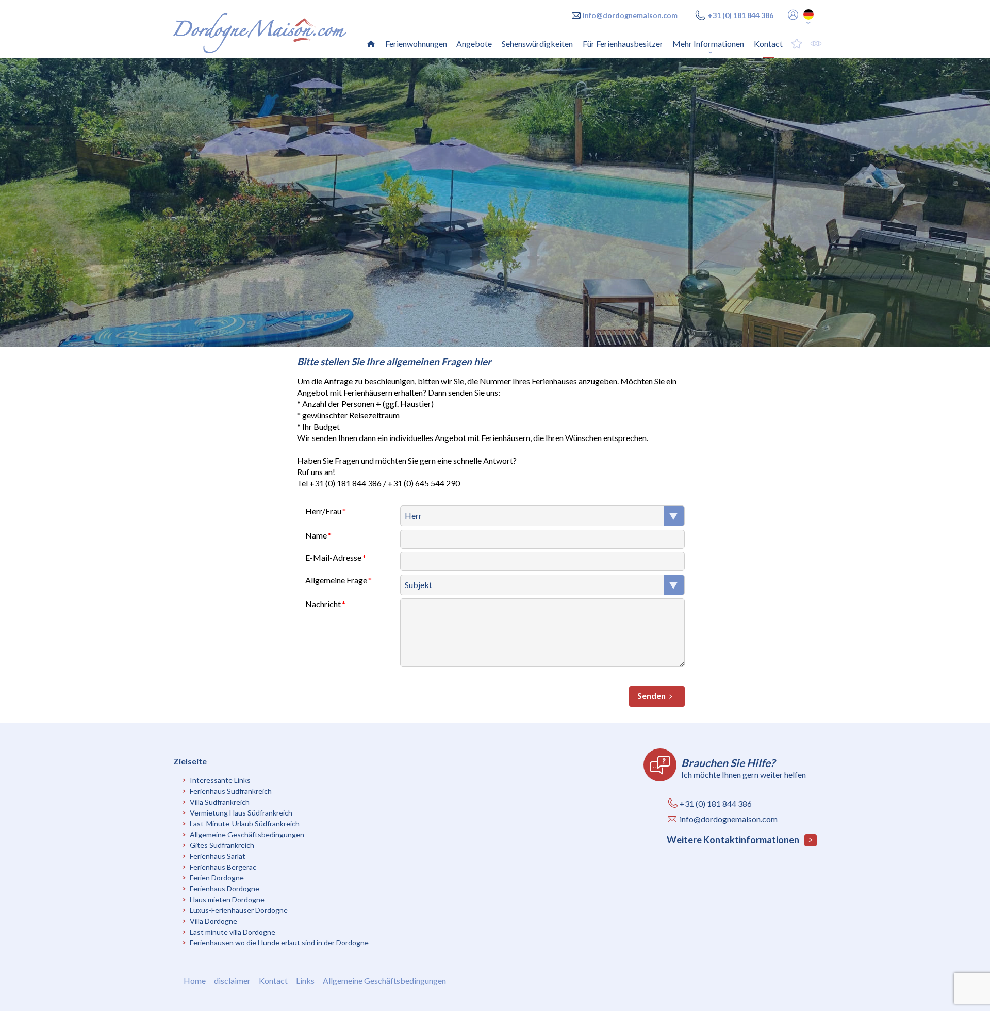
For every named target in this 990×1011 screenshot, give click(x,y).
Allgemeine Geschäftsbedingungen (247, 834)
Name (316, 535)
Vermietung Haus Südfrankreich (241, 812)
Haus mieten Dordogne (227, 899)
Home (195, 980)
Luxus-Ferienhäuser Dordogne (239, 910)
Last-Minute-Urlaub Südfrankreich (245, 823)
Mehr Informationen (708, 43)
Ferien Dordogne (217, 877)
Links (305, 980)
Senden (651, 695)
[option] (495, 202)
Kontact (273, 980)
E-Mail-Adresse (333, 557)
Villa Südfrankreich (220, 801)
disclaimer (232, 980)
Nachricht (323, 604)
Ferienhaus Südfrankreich (231, 791)
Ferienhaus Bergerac (223, 866)
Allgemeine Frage (336, 580)
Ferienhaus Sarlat (217, 856)
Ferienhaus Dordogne (224, 888)
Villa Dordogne (213, 921)
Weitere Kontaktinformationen (734, 839)
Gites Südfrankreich (222, 845)
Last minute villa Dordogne (232, 931)
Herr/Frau (323, 511)
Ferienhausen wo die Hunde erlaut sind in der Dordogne (279, 942)
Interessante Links (220, 780)
